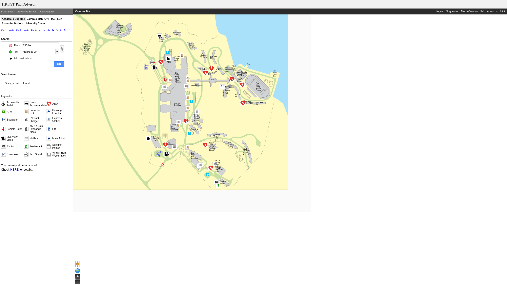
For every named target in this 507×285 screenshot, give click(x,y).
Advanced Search (26, 11)
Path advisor (7, 11)
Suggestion (452, 11)
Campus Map (35, 18)
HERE (14, 169)
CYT (47, 18)
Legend (440, 11)
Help (482, 11)
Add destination (22, 58)
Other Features (46, 11)
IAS (53, 18)
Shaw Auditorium (12, 23)
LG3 (26, 29)
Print (502, 11)
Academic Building (13, 18)
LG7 (3, 29)
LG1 (33, 29)
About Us (492, 11)
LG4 (18, 29)
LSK (59, 18)
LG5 (11, 29)
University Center (35, 23)
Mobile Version (469, 11)
